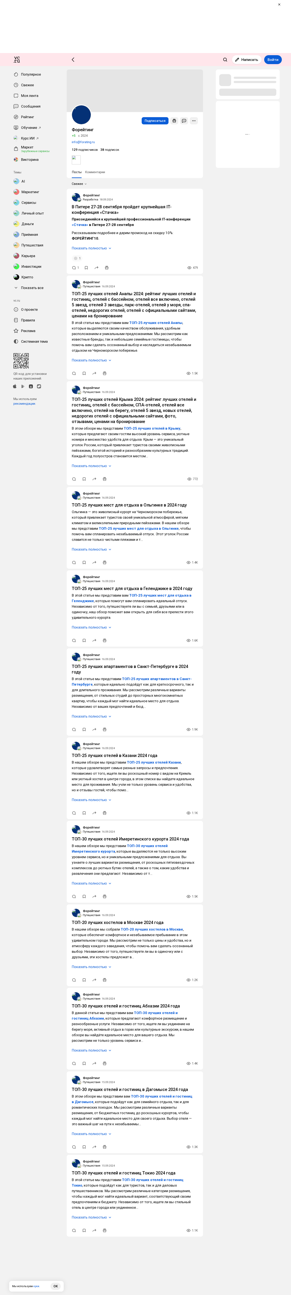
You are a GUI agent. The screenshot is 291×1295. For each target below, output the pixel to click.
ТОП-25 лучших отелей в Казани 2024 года (114, 755)
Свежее (77, 184)
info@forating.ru (83, 142)
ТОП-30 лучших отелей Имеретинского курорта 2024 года (130, 839)
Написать (249, 60)
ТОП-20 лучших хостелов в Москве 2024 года (118, 922)
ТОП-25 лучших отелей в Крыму (152, 428)
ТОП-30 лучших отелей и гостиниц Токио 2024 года (124, 1173)
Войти (273, 60)
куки (36, 1286)
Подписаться (155, 121)
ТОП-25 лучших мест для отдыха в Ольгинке (139, 528)
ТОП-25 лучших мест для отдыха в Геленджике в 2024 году (132, 588)
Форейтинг (91, 195)
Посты (77, 172)
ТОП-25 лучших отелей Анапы (155, 323)
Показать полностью (89, 248)
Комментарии (95, 172)
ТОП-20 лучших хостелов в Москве (152, 929)
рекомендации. (24, 404)
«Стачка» (80, 225)
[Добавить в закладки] (86, 268)
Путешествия (91, 286)
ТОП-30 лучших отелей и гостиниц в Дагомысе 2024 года (130, 1089)
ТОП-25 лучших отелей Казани (154, 762)
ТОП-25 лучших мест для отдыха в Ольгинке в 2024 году (129, 505)
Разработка (90, 199)
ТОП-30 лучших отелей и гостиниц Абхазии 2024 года (126, 1006)
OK (55, 1286)
